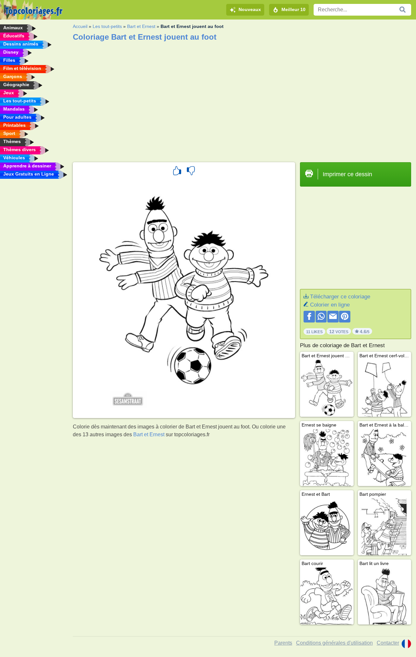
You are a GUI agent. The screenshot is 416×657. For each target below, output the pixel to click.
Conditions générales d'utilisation (334, 643)
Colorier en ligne (330, 305)
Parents (283, 643)
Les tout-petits (107, 26)
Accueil (80, 26)
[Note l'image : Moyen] (191, 171)
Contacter (388, 643)
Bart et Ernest (141, 26)
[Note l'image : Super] (177, 171)
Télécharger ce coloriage (340, 297)
